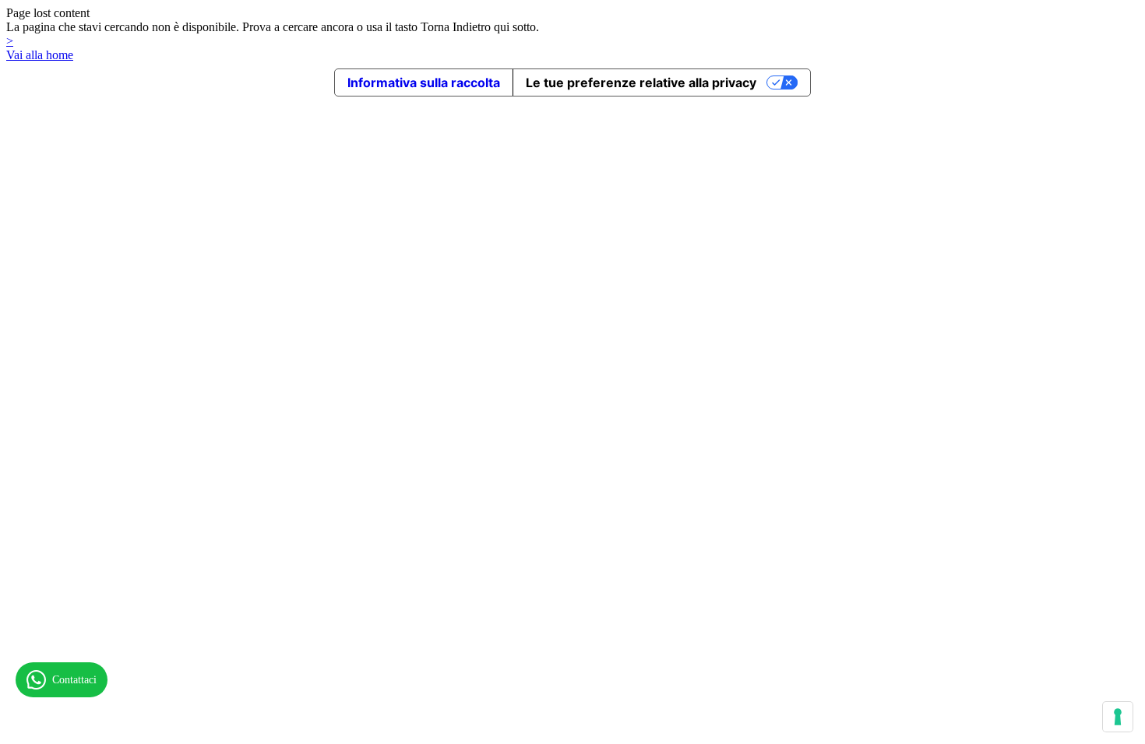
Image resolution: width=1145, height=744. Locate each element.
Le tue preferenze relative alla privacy (641, 82)
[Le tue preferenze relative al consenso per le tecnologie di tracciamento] (1118, 717)
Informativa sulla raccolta (423, 82)
